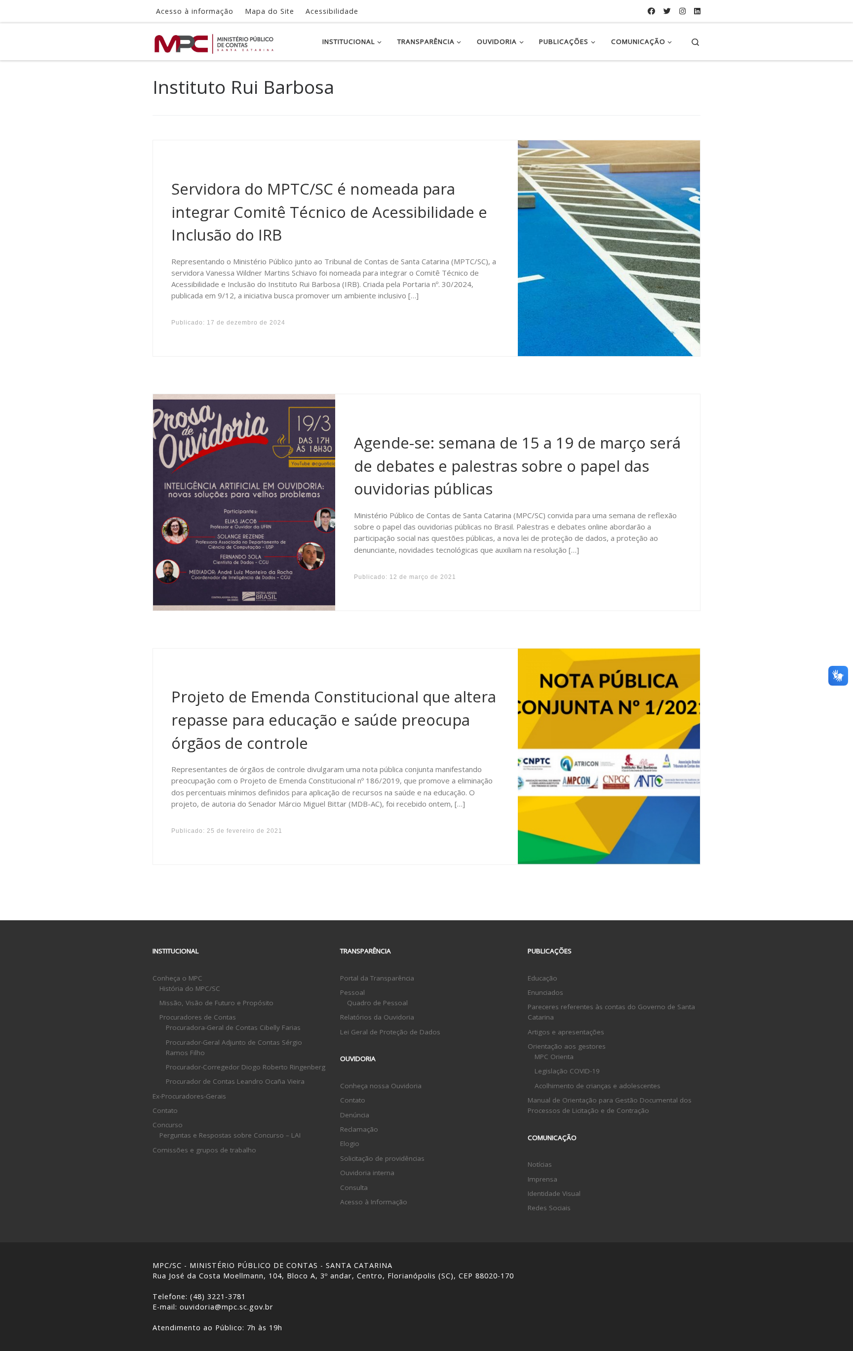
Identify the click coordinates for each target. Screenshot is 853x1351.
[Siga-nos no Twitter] (667, 11)
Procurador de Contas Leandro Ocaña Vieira (235, 1081)
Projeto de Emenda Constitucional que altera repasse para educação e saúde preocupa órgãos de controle (333, 719)
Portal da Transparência (377, 978)
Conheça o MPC (177, 978)
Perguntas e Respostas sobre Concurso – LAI (230, 1135)
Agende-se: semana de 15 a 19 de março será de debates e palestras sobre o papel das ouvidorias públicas (517, 465)
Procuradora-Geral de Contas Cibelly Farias (233, 1027)
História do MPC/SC (189, 988)
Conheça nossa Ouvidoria (381, 1085)
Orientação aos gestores (567, 1046)
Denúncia (354, 1114)
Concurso (168, 1124)
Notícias (540, 1164)
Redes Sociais (549, 1207)
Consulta (354, 1187)
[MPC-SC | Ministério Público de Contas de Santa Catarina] (214, 41)
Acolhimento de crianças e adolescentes (597, 1085)
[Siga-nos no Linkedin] (697, 11)
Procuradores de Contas (197, 1017)
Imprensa (542, 1179)
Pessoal (352, 992)
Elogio (349, 1143)
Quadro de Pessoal (377, 1002)
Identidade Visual (554, 1193)
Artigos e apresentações (566, 1031)
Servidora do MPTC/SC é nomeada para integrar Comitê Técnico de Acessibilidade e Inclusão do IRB (329, 211)
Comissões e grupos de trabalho (204, 1150)
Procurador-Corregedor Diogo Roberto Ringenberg (245, 1067)
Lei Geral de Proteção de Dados (390, 1031)
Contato (165, 1110)
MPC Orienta (554, 1056)
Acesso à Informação (373, 1201)
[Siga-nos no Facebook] (651, 11)
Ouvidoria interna (367, 1172)
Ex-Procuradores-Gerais (189, 1096)
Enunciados (545, 992)
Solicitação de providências (382, 1158)
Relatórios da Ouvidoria (377, 1017)
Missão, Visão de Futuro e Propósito (216, 1002)
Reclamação (359, 1129)
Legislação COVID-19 (567, 1070)
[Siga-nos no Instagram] (682, 11)
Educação (542, 978)
